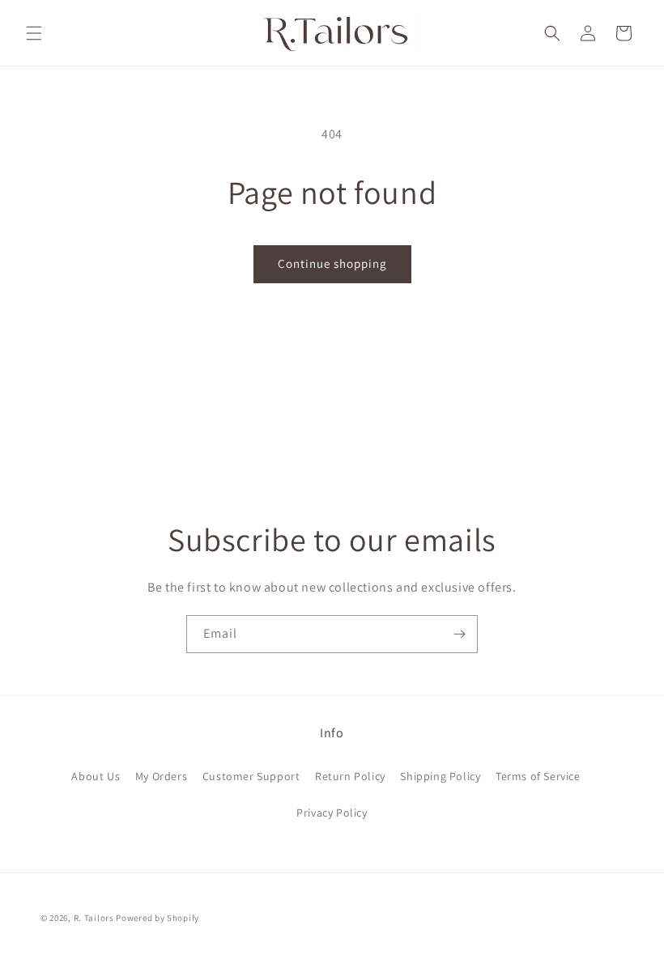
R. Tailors (95, 917)
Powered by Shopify (157, 917)
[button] (34, 33)
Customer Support (251, 776)
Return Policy (350, 776)
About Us (95, 776)
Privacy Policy (331, 812)
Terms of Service (538, 776)
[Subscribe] (459, 634)
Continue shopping (332, 263)
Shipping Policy (440, 776)
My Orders (161, 776)
